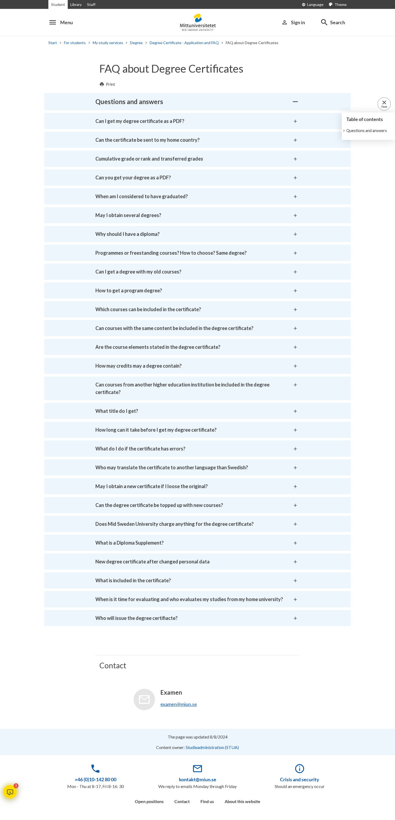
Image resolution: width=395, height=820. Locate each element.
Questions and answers (366, 130)
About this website (242, 801)
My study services (108, 42)
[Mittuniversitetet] (197, 22)
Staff (91, 4)
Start (52, 42)
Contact (182, 801)
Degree (136, 42)
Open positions (149, 801)
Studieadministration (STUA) (212, 747)
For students (75, 42)
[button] (10, 791)
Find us (207, 801)
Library (76, 4)
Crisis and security (299, 779)
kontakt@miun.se (197, 779)
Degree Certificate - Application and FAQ (184, 42)
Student (58, 4)
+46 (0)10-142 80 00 (95, 779)
